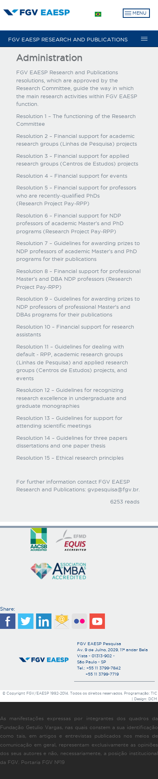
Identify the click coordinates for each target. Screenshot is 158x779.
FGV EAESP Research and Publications (68, 39)
